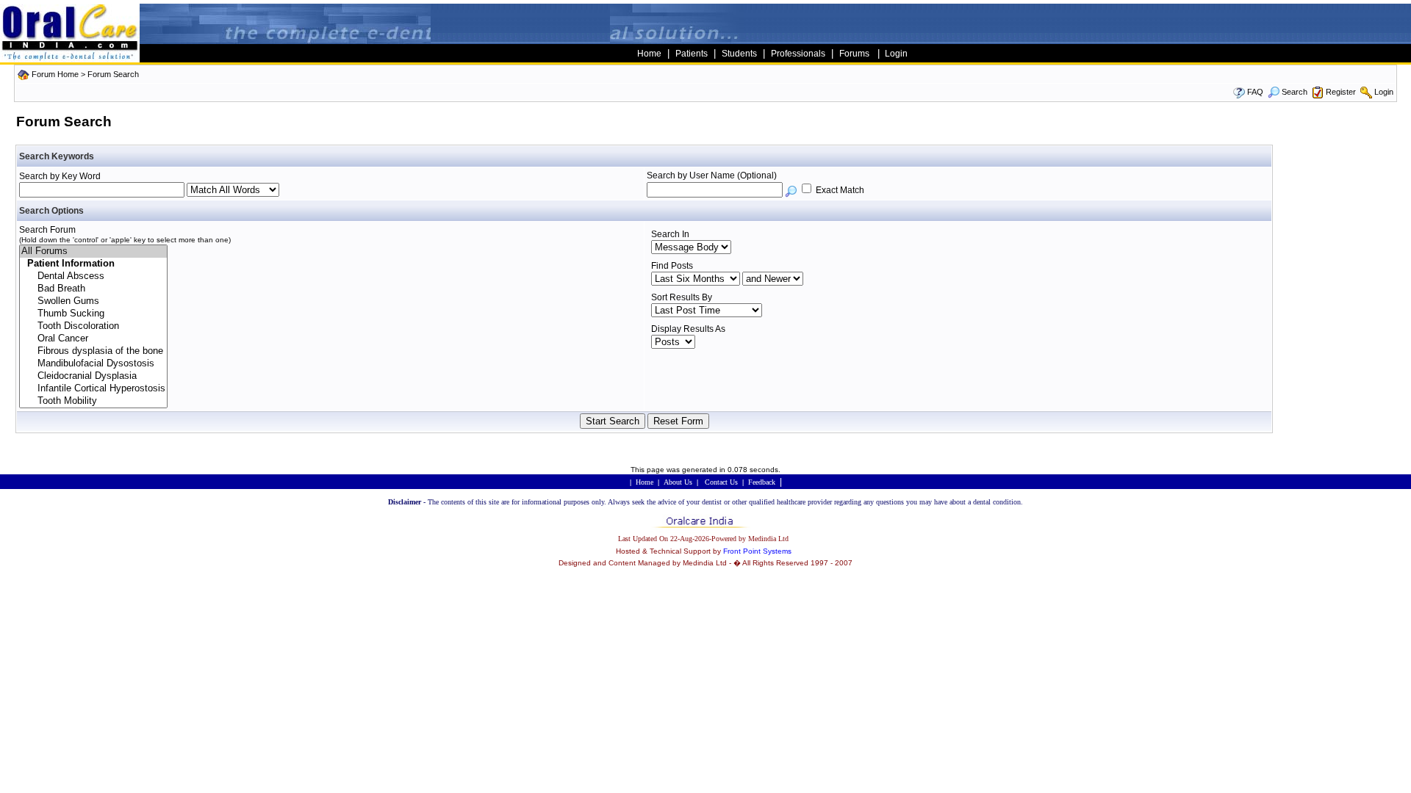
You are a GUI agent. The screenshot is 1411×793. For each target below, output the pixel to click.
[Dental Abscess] (93, 276)
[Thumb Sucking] (93, 314)
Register (1341, 91)
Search (1294, 91)
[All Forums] (93, 251)
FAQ (1255, 91)
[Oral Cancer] (93, 339)
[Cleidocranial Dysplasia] (93, 376)
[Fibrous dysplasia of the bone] (93, 351)
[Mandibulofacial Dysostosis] (93, 364)
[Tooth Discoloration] (93, 326)
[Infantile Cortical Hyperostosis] (93, 389)
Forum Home (55, 74)
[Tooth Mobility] (93, 401)
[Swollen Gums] (93, 301)
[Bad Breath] (93, 289)
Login (1383, 91)
